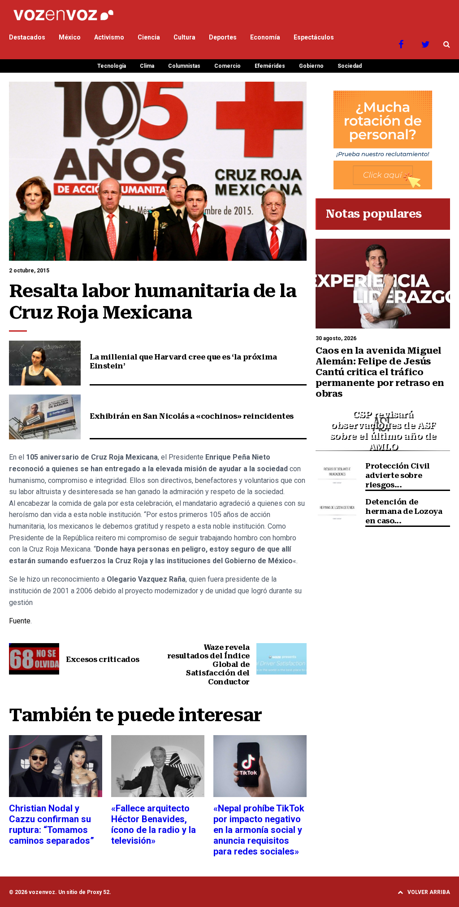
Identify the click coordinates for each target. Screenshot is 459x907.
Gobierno (311, 66)
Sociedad (350, 66)
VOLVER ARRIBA (428, 892)
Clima (147, 66)
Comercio (227, 66)
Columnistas (184, 66)
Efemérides (270, 66)
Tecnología (111, 66)
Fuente (19, 621)
